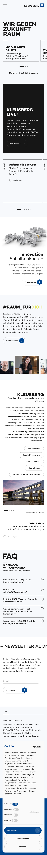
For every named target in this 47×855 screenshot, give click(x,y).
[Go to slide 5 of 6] (28, 209)
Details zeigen (34, 812)
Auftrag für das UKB (22, 165)
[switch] (16, 809)
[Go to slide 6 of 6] (30, 209)
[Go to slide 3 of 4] (12, 510)
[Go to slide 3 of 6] (25, 209)
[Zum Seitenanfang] (6, 710)
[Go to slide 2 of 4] (10, 510)
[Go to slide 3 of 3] (27, 66)
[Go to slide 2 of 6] (23, 209)
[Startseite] (34, 5)
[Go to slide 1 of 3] (22, 66)
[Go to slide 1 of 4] (6, 510)
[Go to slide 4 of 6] (26, 209)
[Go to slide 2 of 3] (26, 66)
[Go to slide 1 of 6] (19, 209)
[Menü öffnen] (5, 5)
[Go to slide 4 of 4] (13, 510)
